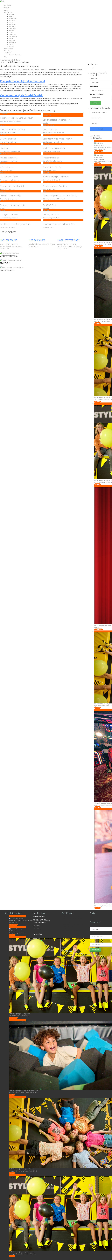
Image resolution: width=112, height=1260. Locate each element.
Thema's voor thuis (39, 923)
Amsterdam (12, 20)
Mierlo (51, 69)
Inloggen (7, 7)
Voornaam (94, 79)
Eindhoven (12, 29)
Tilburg (11, 45)
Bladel (7, 69)
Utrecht (11, 47)
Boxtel (13, 69)
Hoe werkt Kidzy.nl (39, 916)
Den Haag (12, 26)
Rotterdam (12, 43)
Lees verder (65, 947)
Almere (11, 16)
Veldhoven (67, 69)
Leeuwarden (13, 37)
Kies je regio (8, 12)
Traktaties (7, 53)
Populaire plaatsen (39, 920)
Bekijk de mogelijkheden (69, 965)
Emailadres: (94, 86)
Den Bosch (12, 24)
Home (6, 10)
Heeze (37, 69)
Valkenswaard (77, 69)
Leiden (11, 39)
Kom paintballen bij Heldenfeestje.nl (22, 81)
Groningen (12, 35)
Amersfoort (12, 18)
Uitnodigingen (9, 51)
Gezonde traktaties (15, 55)
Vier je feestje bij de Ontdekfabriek (21, 95)
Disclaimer (36, 938)
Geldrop (30, 69)
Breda (11, 22)
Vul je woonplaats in (97, 94)
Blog (5, 57)
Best (1, 69)
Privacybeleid (37, 934)
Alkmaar (11, 14)
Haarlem (11, 30)
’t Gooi (11, 33)
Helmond (44, 69)
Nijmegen (12, 41)
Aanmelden (8, 5)
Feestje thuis (8, 49)
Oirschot (58, 69)
